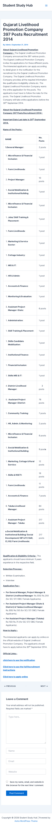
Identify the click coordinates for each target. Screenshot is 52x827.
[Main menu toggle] (46, 5)
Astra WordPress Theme (26, 821)
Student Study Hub (18, 5)
